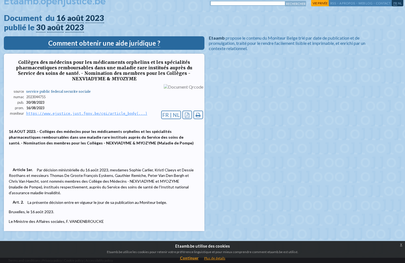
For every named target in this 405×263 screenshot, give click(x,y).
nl (400, 3)
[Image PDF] (187, 115)
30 (40, 27)
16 (61, 18)
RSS (333, 3)
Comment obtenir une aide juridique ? (104, 43)
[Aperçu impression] (198, 115)
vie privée (320, 3)
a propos (347, 3)
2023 (94, 18)
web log (365, 3)
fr (395, 3)
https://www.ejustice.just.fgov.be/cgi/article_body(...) (86, 113)
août (75, 18)
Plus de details (214, 258)
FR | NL (171, 115)
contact (383, 3)
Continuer (189, 258)
